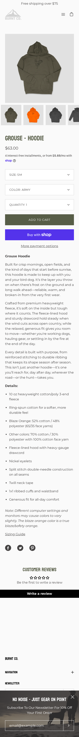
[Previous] (5, 68)
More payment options (39, 246)
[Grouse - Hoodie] (11, 115)
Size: (15, 175)
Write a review (39, 594)
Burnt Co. (11, 659)
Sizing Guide (15, 534)
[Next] (74, 68)
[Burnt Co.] (13, 14)
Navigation (11, 672)
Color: (19, 190)
